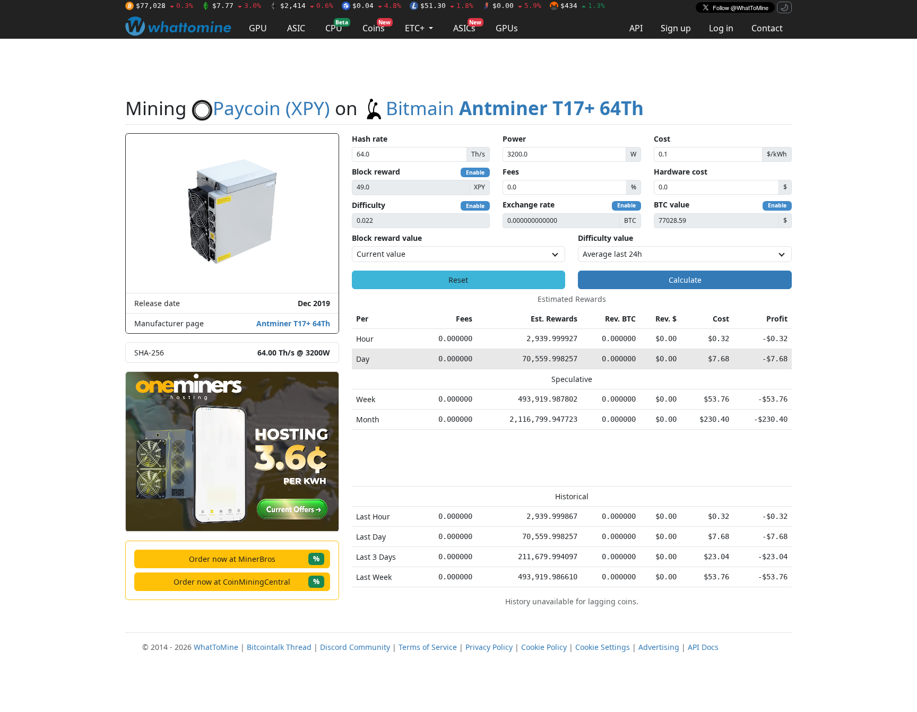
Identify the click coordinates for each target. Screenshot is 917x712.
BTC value (671, 204)
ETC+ (416, 28)
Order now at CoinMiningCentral (246, 581)
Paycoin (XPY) (271, 107)
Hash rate (369, 139)
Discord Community (355, 647)
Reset (458, 280)
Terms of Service (428, 647)
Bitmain (515, 107)
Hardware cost (680, 172)
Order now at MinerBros (254, 558)
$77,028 (164, 6)
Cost (662, 139)
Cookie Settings (602, 647)
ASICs (467, 26)
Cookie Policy (544, 647)
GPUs (507, 28)
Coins (376, 26)
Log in (721, 28)
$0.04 (376, 6)
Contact (767, 28)
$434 (582, 6)
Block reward (376, 172)
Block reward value (387, 238)
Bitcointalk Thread (279, 647)
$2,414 (306, 6)
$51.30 (446, 6)
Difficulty (368, 205)
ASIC (296, 28)
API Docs (703, 647)
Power (514, 139)
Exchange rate (529, 204)
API (636, 28)
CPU (336, 26)
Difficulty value (605, 238)
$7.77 (236, 6)
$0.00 (516, 6)
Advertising (658, 647)
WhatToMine (216, 647)
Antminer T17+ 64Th (293, 323)
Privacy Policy (489, 647)
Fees (511, 172)
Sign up (676, 28)
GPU (258, 28)
